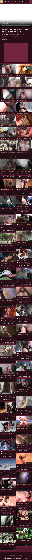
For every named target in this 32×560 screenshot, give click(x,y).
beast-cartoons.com (9, 558)
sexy (3, 475)
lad (13, 549)
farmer (8, 156)
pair (19, 265)
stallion (25, 450)
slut (13, 342)
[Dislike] (4, 34)
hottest (4, 213)
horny (23, 284)
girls (25, 394)
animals (5, 39)
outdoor (20, 525)
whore (13, 37)
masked (8, 193)
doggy (8, 399)
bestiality (13, 176)
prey (19, 284)
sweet (3, 399)
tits (28, 432)
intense (4, 380)
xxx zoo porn (25, 558)
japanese (20, 394)
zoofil (3, 193)
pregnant (4, 493)
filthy (19, 339)
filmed (25, 302)
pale (3, 305)
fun (13, 530)
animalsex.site (26, 557)
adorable (4, 361)
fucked (9, 549)
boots (29, 176)
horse (25, 193)
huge (24, 432)
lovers (26, 321)
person (9, 380)
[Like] (2, 34)
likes (18, 37)
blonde (20, 432)
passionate (8, 342)
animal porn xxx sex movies (8, 557)
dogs (29, 265)
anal (26, 488)
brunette (4, 418)
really (30, 193)
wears (25, 176)
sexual (8, 530)
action (23, 413)
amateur (4, 230)
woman (20, 176)
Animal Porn (13, 1)
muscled (20, 450)
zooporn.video (19, 557)
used (26, 211)
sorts (13, 323)
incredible (4, 249)
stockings (25, 156)
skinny (3, 156)
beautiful (4, 285)
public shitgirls (17, 558)
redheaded (4, 456)
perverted (20, 321)
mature (20, 508)
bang (24, 545)
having (13, 156)
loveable (24, 265)
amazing (20, 193)
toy (22, 211)
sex (23, 37)
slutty (13, 285)
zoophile (29, 284)
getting (29, 247)
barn (3, 176)
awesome (20, 488)
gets (8, 268)
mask (29, 228)
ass (13, 230)
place (7, 176)
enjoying (10, 438)
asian (7, 37)
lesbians (4, 438)
